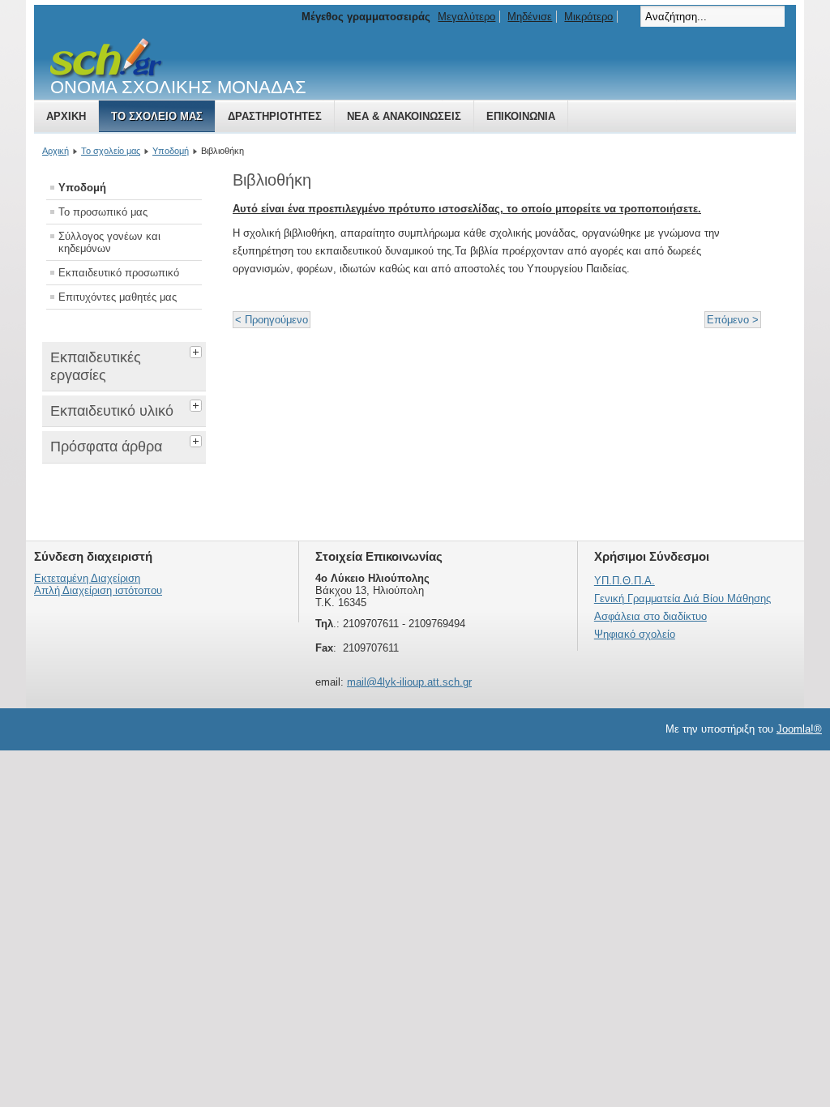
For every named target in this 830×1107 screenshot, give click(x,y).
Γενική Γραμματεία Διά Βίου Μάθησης (682, 598)
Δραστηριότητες (275, 116)
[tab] (198, 350)
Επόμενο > (733, 320)
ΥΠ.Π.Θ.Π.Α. (624, 581)
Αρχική (66, 116)
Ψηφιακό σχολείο (634, 634)
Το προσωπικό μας (103, 212)
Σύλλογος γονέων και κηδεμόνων (109, 242)
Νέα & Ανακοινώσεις (404, 116)
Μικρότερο (588, 17)
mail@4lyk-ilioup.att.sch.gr (409, 682)
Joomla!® (799, 729)
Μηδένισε (529, 17)
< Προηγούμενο (271, 320)
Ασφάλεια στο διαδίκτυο (650, 616)
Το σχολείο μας (157, 116)
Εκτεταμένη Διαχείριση (87, 578)
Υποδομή (170, 151)
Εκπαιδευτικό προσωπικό (118, 273)
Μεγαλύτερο (466, 17)
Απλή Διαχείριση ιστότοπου (98, 590)
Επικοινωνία (520, 116)
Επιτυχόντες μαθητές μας (117, 297)
